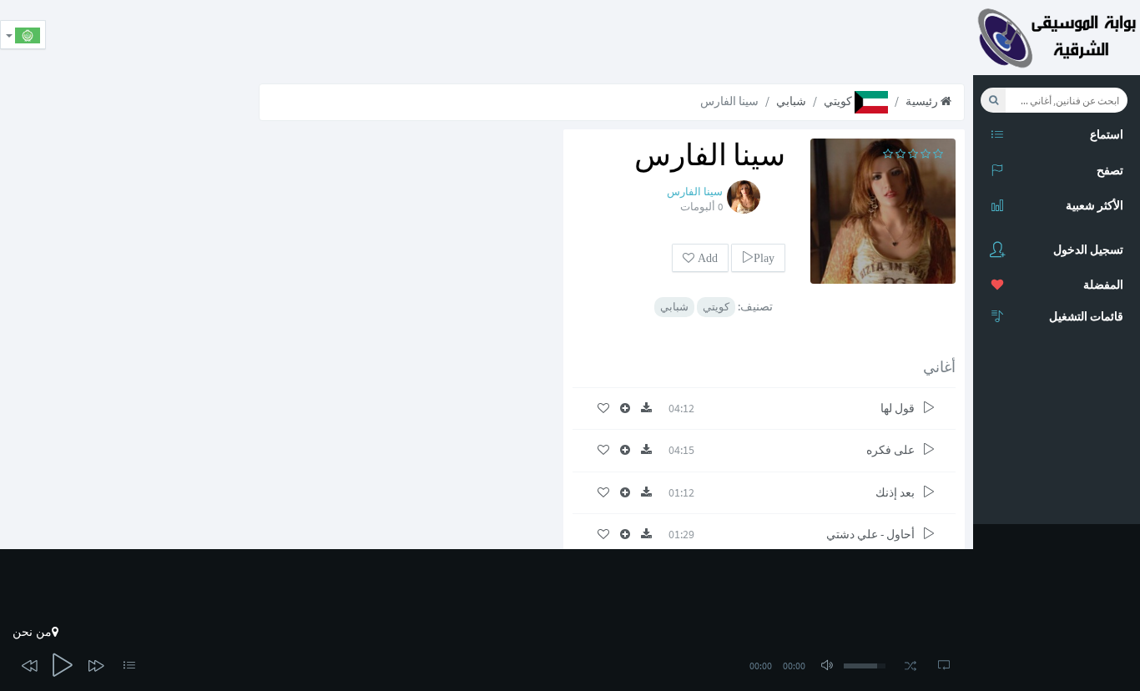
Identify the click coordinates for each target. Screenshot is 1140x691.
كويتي (839, 100)
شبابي (791, 100)
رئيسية (923, 100)
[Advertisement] (669, 37)
